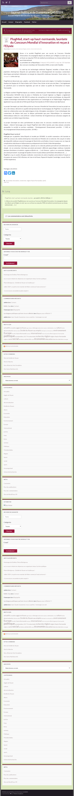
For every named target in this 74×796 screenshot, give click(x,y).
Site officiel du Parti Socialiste (13, 365)
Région (25, 49)
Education (7, 417)
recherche (23, 180)
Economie (12, 49)
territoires (21, 339)
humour (29, 333)
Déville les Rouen (11, 346)
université (28, 339)
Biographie (18, 22)
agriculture (29, 328)
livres (5, 439)
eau (34, 330)
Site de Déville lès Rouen (11, 358)
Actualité (6, 391)
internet (44, 333)
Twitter (34, 22)
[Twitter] (6, 2)
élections (61, 339)
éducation (49, 339)
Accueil (4, 22)
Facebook (27, 22)
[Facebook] (9, 2)
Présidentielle (31, 336)
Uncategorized (8, 468)
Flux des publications (10, 487)
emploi (38, 331)
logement (55, 333)
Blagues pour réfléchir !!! (44, 313)
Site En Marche (8, 362)
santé (44, 180)
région (47, 336)
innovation (16, 180)
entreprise (44, 330)
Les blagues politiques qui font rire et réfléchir (18, 313)
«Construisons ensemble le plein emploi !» (16, 291)
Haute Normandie (21, 333)
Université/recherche (36, 49)
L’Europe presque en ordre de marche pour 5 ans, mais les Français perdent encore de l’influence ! (19, 31)
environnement (59, 330)
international (36, 333)
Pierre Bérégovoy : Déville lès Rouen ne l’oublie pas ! (19, 283)
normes (6, 443)
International (19, 49)
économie (9, 180)
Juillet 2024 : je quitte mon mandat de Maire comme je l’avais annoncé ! (25, 287)
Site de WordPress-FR (10, 494)
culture (59, 328)
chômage (35, 328)
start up (6, 182)
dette (63, 328)
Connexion (7, 483)
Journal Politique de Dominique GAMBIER (37, 12)
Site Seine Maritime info (11, 369)
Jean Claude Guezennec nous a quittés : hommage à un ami (29, 317)
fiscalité (14, 333)
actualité (7, 328)
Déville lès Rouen (26, 330)
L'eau (5, 435)
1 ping (7, 191)
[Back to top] (69, 791)
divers (5, 410)
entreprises (50, 330)
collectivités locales (42, 328)
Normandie (61, 333)
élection (55, 339)
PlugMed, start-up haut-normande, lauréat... (19, 198)
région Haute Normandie (34, 180)
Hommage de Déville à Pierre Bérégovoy (16, 274)
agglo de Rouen (21, 328)
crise (55, 328)
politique (9, 336)
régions (6, 339)
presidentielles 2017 (21, 336)
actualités (13, 328)
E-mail (6, 255)
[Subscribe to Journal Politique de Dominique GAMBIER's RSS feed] (3, 2)
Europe (7, 333)
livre (51, 333)
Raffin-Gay (7, 306)
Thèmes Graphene (18, 793)
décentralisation (8, 330)
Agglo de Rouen (8, 395)
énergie (66, 339)
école (32, 339)
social (16, 338)
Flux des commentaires (11, 491)
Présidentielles (8, 450)
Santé (28, 49)
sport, (5, 464)
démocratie (17, 330)
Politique (6, 446)
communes (50, 328)
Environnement (8, 421)
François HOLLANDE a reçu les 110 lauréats (55, 62)
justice (48, 333)
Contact (10, 22)
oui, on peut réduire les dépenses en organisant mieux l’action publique (25, 278)
